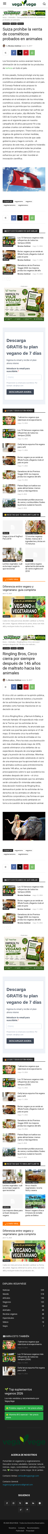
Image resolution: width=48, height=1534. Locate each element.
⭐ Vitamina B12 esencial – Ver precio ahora (22, 1415)
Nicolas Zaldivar (14, 46)
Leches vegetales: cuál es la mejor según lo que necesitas (12, 566)
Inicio (5, 17)
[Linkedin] (33, 1503)
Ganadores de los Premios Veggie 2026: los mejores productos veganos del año (29, 268)
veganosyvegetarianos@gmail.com (18, 1484)
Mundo (13, 24)
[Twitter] (20, 1503)
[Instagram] (13, 1503)
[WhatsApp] (32, 52)
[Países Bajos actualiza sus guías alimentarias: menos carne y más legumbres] (9, 488)
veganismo (19, 201)
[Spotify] (39, 1503)
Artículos (29, 560)
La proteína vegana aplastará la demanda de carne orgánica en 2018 (34, 567)
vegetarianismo (9, 205)
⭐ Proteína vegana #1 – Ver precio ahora (24, 1408)
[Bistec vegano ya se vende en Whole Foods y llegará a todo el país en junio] (9, 254)
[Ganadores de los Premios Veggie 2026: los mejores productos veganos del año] (9, 268)
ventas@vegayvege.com (28, 1476)
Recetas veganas (32, 533)
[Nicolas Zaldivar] (4, 46)
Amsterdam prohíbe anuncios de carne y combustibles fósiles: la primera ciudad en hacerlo (31, 502)
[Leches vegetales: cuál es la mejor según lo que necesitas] (13, 555)
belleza (9, 68)
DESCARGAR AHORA (20, 392)
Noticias (20, 24)
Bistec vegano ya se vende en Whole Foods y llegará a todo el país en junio (31, 254)
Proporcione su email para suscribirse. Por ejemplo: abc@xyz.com (22, 384)
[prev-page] (4, 279)
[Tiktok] (20, 1509)
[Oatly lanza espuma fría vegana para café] (9, 447)
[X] (20, 52)
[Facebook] (13, 52)
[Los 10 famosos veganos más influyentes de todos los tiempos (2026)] (9, 241)
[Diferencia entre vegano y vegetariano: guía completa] (24, 607)
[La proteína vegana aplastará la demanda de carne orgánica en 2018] (35, 555)
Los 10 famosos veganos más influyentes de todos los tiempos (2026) (30, 240)
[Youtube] (26, 1503)
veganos (29, 201)
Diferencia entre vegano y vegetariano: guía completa (19, 588)
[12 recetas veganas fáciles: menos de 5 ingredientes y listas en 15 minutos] (35, 527)
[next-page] (8, 279)
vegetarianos (23, 205)
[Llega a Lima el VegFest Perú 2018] (13, 527)
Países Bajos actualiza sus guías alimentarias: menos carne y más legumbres (29, 488)
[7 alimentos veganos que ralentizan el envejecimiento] (9, 420)
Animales (11, 17)
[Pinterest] (26, 52)
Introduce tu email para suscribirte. (18, 369)
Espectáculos (7, 246)
